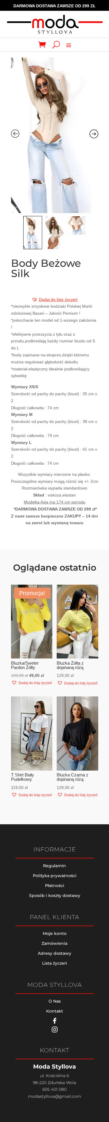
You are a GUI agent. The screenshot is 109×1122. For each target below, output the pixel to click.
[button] (55, 299)
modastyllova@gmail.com (54, 1096)
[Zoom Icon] (54, 135)
